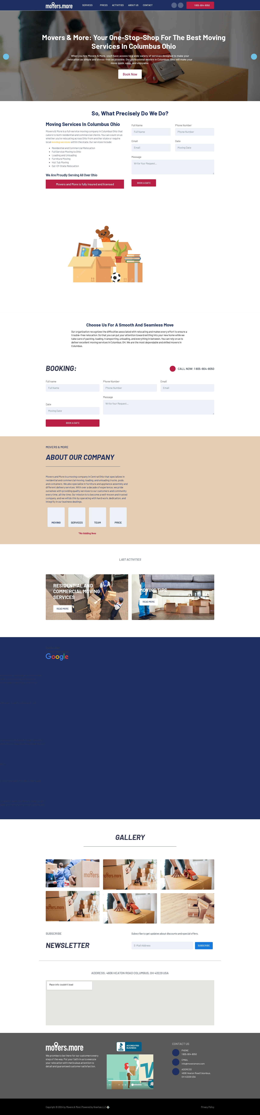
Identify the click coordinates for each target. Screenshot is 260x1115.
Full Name (137, 125)
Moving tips (153, 590)
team (97, 522)
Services (87, 5)
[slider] (130, 1080)
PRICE (118, 522)
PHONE (185, 1050)
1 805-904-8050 (189, 1054)
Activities (118, 5)
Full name (51, 381)
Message (136, 156)
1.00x (146, 1085)
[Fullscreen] (151, 1085)
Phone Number (183, 125)
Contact (148, 5)
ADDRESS (187, 1069)
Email (135, 141)
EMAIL (185, 1060)
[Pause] (114, 1085)
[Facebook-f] (174, 5)
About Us (133, 5)
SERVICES (77, 522)
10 (109, 1085)
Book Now (130, 74)
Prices (104, 5)
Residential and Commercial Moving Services (76, 591)
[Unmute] (130, 1085)
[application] (130, 1071)
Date (178, 141)
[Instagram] (180, 5)
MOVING (56, 522)
